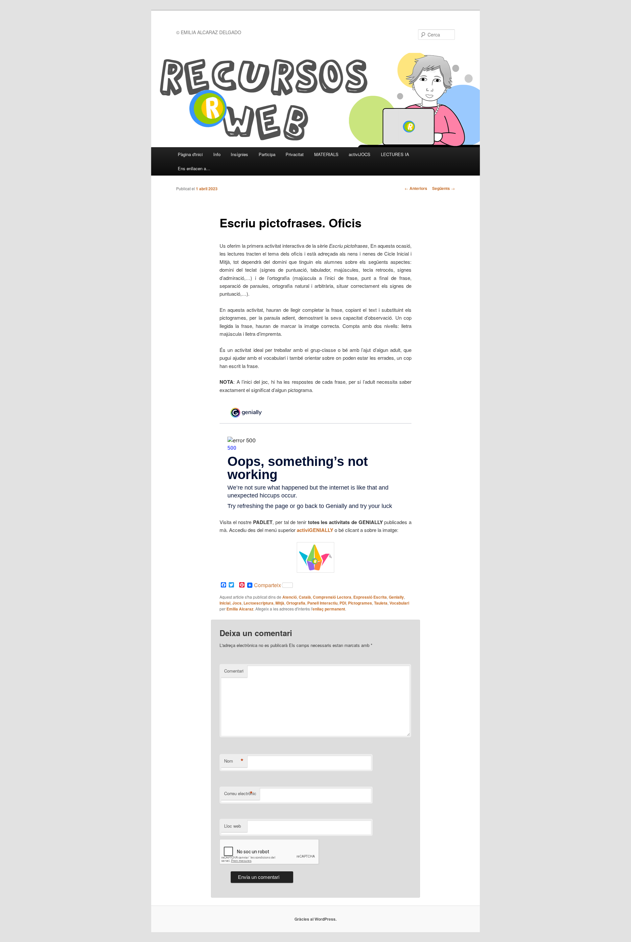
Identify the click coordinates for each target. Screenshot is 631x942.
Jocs (237, 603)
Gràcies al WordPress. (315, 919)
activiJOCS (359, 154)
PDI (342, 603)
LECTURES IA (395, 154)
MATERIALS (326, 154)
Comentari (234, 671)
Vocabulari (399, 603)
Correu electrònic (240, 793)
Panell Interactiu (322, 603)
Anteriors (416, 188)
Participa (267, 154)
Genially (396, 597)
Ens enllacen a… (194, 168)
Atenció (289, 597)
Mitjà (279, 603)
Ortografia (295, 603)
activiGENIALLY (315, 530)
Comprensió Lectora (332, 597)
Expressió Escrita (370, 597)
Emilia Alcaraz (239, 609)
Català (305, 597)
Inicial (225, 603)
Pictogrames (360, 603)
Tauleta (380, 603)
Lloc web (232, 826)
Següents (443, 188)
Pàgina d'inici (190, 154)
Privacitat (295, 154)
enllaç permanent (329, 609)
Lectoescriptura (258, 603)
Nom (234, 761)
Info (217, 154)
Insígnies (239, 154)
